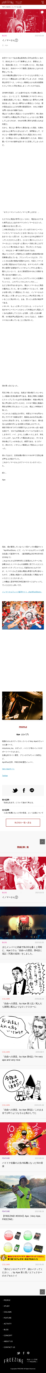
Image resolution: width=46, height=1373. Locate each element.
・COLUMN (6, 1312)
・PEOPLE (6, 1300)
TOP (3, 7)
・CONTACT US (8, 1347)
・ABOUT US (7, 1341)
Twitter (5, 776)
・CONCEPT (7, 1335)
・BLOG (5, 1329)
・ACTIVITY (7, 1324)
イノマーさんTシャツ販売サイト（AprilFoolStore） (22, 592)
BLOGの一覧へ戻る (23, 822)
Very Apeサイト (8, 769)
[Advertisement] (23, 178)
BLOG (8, 7)
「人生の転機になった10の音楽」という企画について (22, 811)
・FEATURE (6, 1318)
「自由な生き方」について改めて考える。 (18, 801)
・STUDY (6, 1306)
